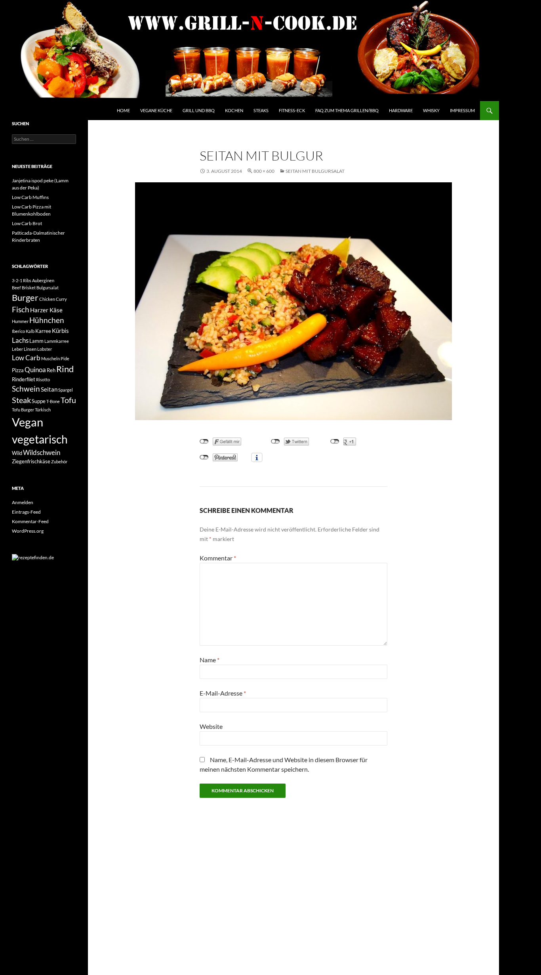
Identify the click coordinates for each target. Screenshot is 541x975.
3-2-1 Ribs (21, 280)
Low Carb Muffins (30, 197)
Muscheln (50, 358)
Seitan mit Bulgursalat (315, 171)
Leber (17, 349)
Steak (21, 400)
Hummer (20, 321)
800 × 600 (263, 171)
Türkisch (43, 409)
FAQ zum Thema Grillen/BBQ (347, 110)
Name (209, 659)
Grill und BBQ (199, 110)
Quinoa (35, 369)
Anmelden (22, 502)
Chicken (47, 299)
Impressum (462, 110)
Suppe (39, 401)
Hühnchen (46, 320)
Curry (61, 299)
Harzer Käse (46, 310)
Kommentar (218, 558)
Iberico (18, 331)
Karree (43, 331)
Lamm (36, 341)
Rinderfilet (23, 379)
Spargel (65, 389)
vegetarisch (40, 439)
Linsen (30, 349)
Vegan (27, 422)
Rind (65, 369)
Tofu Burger (23, 409)
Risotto (43, 379)
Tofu (68, 400)
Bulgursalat (47, 287)
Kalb (30, 331)
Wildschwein (41, 452)
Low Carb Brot (27, 223)
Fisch (20, 309)
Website (211, 726)
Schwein (26, 388)
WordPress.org (28, 531)
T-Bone (53, 401)
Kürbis (60, 330)
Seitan (49, 389)
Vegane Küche (156, 110)
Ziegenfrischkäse (31, 461)
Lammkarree (56, 341)
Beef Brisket (24, 287)
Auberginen (43, 280)
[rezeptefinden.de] (33, 557)
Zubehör (59, 461)
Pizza (18, 370)
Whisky (431, 110)
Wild (17, 453)
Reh (51, 370)
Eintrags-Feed (26, 512)
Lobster (44, 349)
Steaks (261, 110)
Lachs (20, 340)
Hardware (401, 110)
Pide (65, 358)
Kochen (234, 110)
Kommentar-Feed (30, 521)
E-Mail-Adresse (223, 693)
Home (123, 110)
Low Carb (26, 358)
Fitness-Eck (292, 110)
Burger (25, 297)
